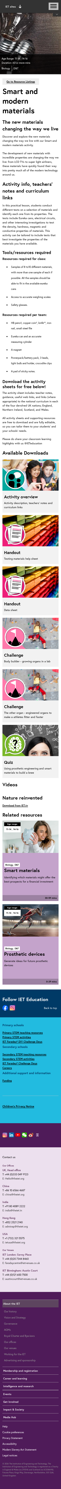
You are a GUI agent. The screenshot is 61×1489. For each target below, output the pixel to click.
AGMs (7, 1329)
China (5, 1186)
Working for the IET (15, 1354)
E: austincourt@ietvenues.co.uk (19, 1279)
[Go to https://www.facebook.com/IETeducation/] (5, 1008)
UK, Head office (11, 1170)
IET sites (10, 6)
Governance (10, 1323)
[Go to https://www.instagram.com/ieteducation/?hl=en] (12, 1008)
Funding (7, 1080)
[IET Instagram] (4, 1135)
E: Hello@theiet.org (13, 1178)
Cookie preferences (13, 1432)
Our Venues (8, 1250)
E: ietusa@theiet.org (13, 1242)
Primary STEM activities (16, 1037)
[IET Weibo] (30, 1135)
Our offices (10, 1342)
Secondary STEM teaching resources (24, 1054)
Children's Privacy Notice (18, 1106)
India (5, 1202)
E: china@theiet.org (13, 1194)
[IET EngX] (37, 1135)
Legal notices (9, 1455)
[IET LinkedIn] (11, 1135)
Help (5, 1426)
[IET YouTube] (17, 1135)
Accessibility (9, 1443)
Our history (10, 1311)
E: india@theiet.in (12, 1210)
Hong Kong (8, 1218)
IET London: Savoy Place (17, 1254)
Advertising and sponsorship (20, 1360)
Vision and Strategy (15, 1317)
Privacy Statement (12, 1438)
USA (5, 1234)
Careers (7, 1067)
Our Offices (8, 1165)
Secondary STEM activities (18, 1058)
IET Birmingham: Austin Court (20, 1270)
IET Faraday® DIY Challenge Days (22, 1041)
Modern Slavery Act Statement (19, 1449)
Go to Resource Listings (21, 81)
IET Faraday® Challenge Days (19, 1063)
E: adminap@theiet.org (15, 1226)
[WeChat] (24, 1135)
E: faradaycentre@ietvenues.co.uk (21, 1263)
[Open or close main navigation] (53, 6)
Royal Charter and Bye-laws (19, 1335)
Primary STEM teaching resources (22, 1032)
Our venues (10, 1348)
